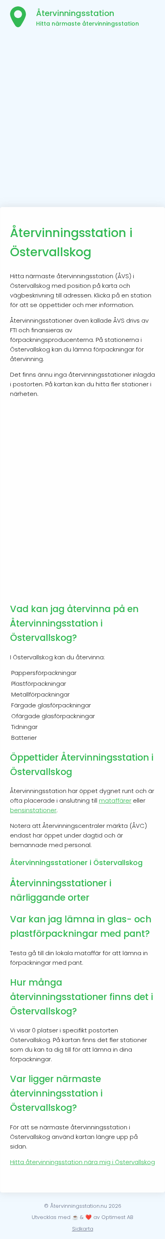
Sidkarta (82, 1228)
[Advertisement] (82, 120)
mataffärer (115, 800)
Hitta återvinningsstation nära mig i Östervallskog (82, 1162)
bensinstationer (33, 810)
